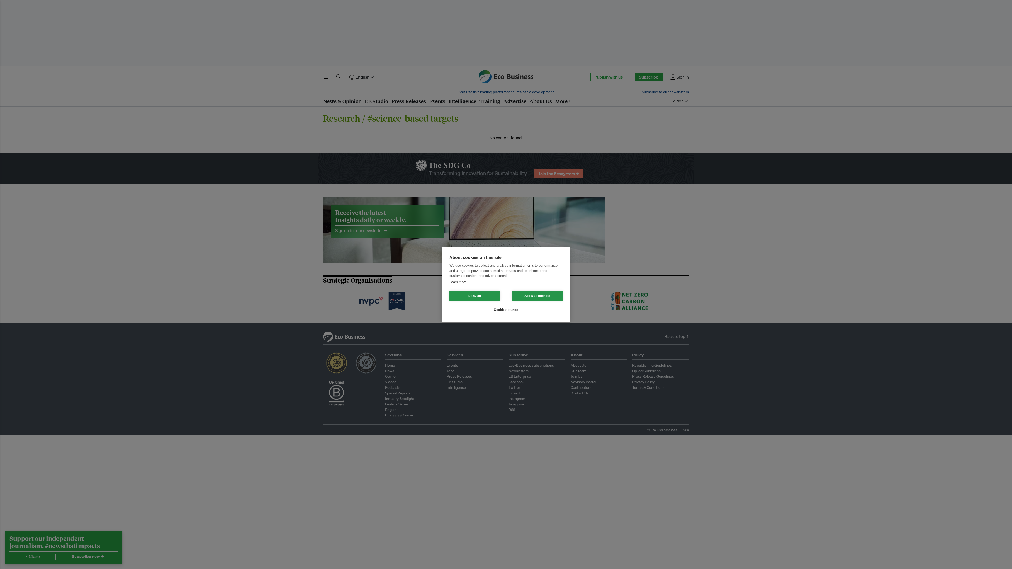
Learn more (457, 282)
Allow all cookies (537, 296)
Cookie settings (506, 310)
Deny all (474, 296)
